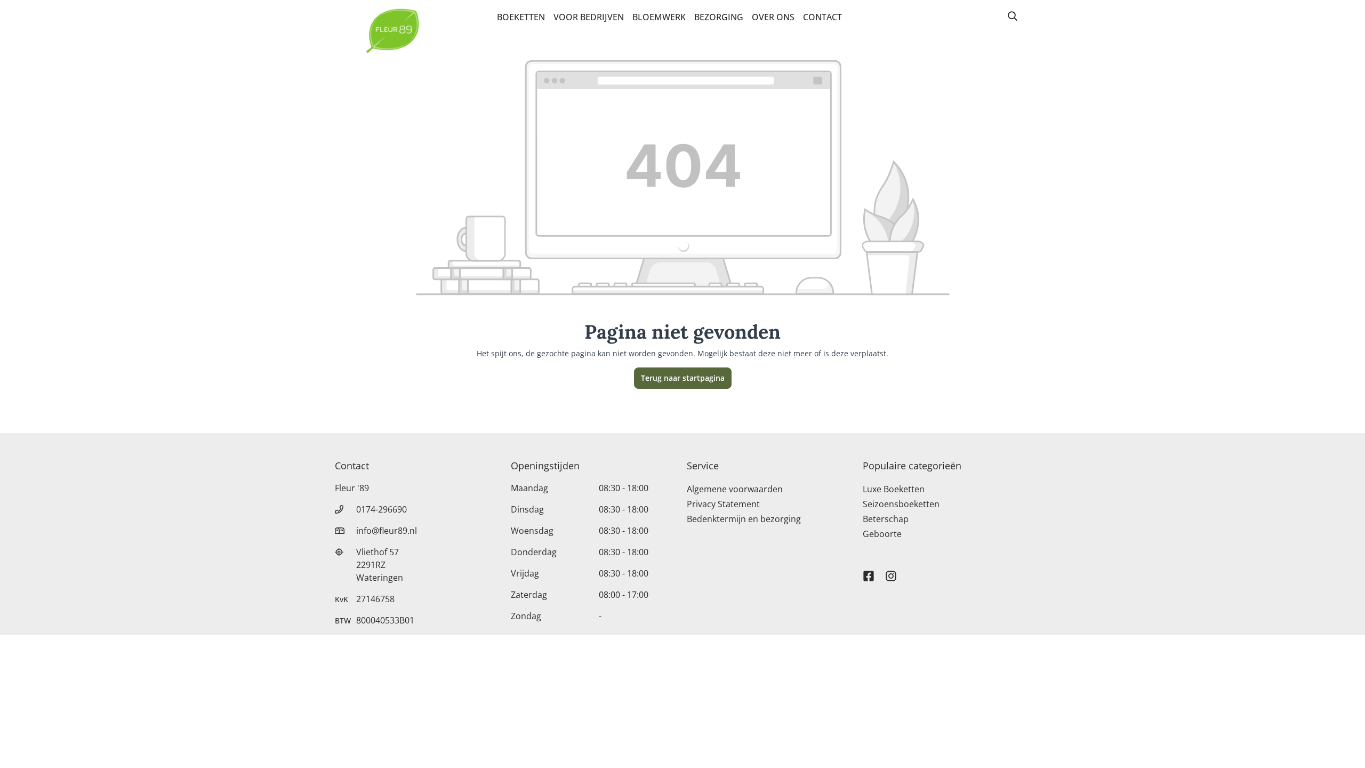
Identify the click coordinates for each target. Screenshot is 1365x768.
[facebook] (868, 571)
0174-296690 (381, 509)
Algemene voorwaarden (735, 489)
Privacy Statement (723, 504)
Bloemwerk (659, 17)
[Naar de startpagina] (392, 31)
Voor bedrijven (588, 17)
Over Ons (773, 17)
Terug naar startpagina (683, 378)
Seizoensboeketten (901, 504)
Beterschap (886, 519)
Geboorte (882, 534)
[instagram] (891, 571)
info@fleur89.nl (386, 531)
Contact (822, 17)
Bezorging (718, 17)
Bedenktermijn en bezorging (744, 519)
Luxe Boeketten (894, 489)
